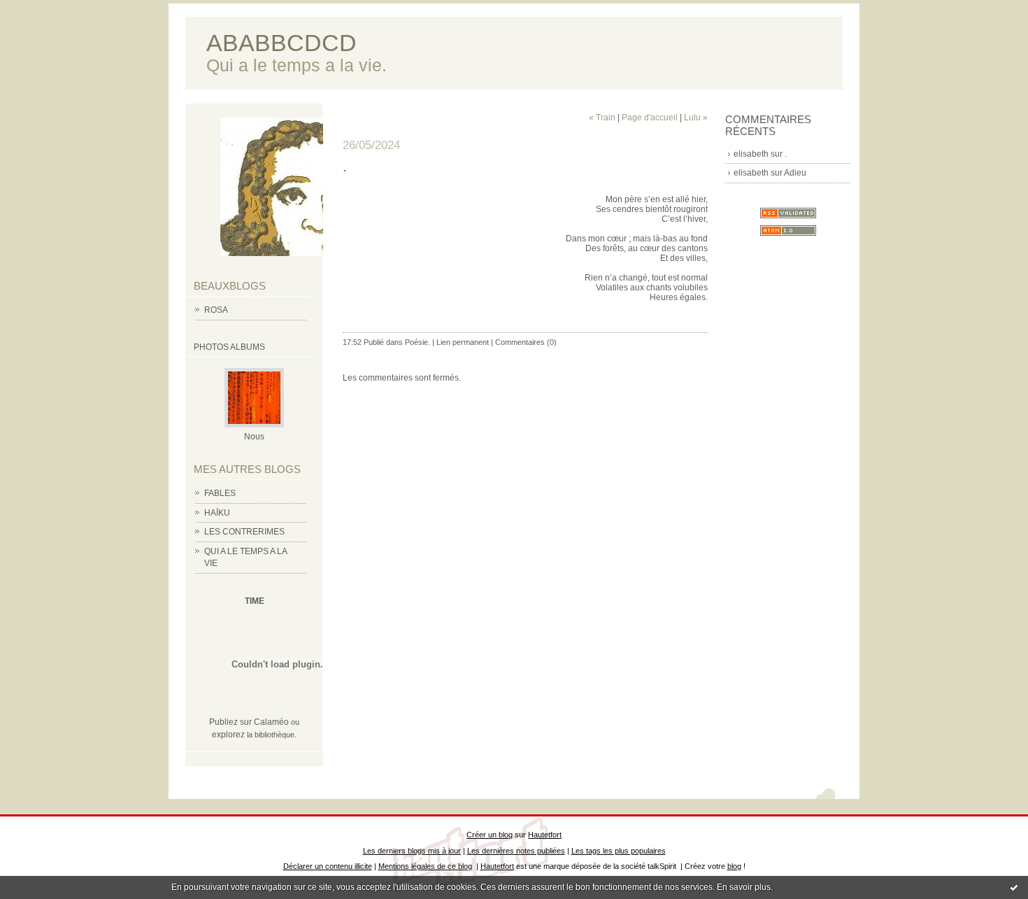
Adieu (795, 173)
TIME (254, 601)
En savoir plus (744, 887)
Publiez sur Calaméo (249, 722)
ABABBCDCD (281, 43)
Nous (254, 436)
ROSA (216, 310)
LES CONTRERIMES (244, 532)
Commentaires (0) (526, 342)
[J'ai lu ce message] (1014, 887)
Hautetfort (545, 834)
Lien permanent (462, 342)
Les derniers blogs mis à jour (412, 851)
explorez (228, 734)
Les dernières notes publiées (516, 851)
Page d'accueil (650, 117)
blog (734, 866)
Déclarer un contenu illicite (327, 866)
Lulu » (696, 117)
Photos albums (229, 347)
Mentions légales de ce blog (425, 866)
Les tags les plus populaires (618, 851)
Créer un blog (489, 834)
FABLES (220, 493)
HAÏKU (217, 513)
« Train (602, 117)
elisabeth (751, 154)
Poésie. (417, 342)
